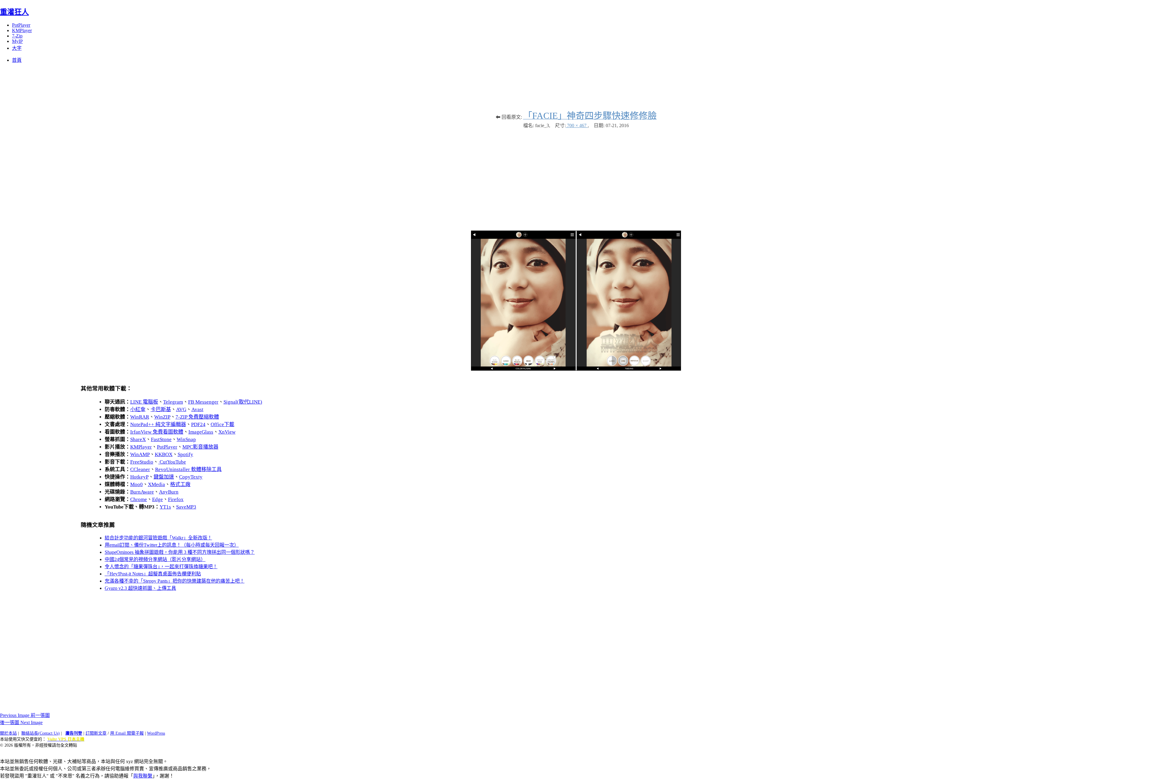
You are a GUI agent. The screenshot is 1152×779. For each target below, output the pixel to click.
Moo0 (136, 484)
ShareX (138, 439)
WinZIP (162, 417)
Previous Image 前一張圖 (25, 715)
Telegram (173, 402)
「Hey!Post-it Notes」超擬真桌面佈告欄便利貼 (153, 573)
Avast (197, 409)
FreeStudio (141, 462)
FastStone (161, 439)
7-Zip (17, 35)
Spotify (185, 454)
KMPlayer (22, 30)
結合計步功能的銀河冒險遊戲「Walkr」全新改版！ (158, 537)
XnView (227, 432)
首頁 (17, 60)
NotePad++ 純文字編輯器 (158, 424)
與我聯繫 (142, 775)
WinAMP (140, 454)
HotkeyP (139, 477)
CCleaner (140, 469)
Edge (157, 499)
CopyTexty (190, 477)
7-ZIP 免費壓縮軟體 (197, 417)
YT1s (165, 507)
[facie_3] (576, 369)
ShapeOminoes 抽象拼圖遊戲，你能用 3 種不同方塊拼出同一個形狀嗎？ (180, 552)
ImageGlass (200, 432)
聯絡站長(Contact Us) (40, 733)
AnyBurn (168, 492)
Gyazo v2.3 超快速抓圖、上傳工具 (140, 588)
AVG (181, 409)
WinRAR (139, 417)
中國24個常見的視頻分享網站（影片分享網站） (155, 559)
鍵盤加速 (164, 477)
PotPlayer (21, 25)
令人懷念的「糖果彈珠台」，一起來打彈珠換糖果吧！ (161, 566)
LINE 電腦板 (144, 402)
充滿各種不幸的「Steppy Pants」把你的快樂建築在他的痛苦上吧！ (174, 581)
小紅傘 (138, 409)
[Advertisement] (576, 177)
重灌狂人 (14, 12)
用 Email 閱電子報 (127, 733)
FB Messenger (203, 402)
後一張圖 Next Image (21, 722)
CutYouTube (172, 462)
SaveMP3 (186, 507)
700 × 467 (577, 125)
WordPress (156, 733)
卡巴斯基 (161, 409)
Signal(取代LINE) (243, 402)
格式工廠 (180, 484)
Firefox (176, 499)
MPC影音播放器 (200, 447)
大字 (17, 48)
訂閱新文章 (96, 733)
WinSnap (186, 439)
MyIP (17, 41)
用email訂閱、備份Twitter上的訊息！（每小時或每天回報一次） (172, 545)
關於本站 (8, 733)
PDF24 (198, 424)
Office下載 (222, 424)
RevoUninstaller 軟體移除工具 (188, 469)
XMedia (156, 484)
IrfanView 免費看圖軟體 (156, 432)
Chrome (138, 499)
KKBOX (163, 454)
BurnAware (142, 492)
